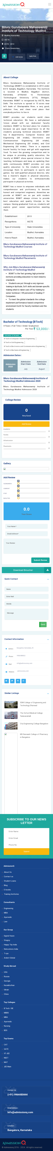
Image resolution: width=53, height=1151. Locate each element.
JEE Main (7, 1067)
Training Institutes (11, 894)
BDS (5, 1030)
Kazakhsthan (9, 985)
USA (5, 972)
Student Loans (10, 881)
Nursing (7, 1026)
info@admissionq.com (24, 663)
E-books (7, 890)
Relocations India (11, 949)
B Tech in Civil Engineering (13, 342)
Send (43, 624)
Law (5, 921)
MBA (6, 913)
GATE (6, 1049)
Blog (6, 885)
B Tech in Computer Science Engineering (19, 339)
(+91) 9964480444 (18, 1094)
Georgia (7, 981)
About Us (8, 872)
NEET (6, 1058)
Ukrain (6, 990)
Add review (19, 57)
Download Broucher (23, 570)
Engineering (8, 908)
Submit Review (40, 560)
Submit (26, 851)
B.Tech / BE (8, 1008)
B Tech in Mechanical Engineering (16, 350)
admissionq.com (23, 671)
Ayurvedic (8, 917)
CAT (6, 1045)
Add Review (26, 424)
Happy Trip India (10, 945)
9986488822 (21, 656)
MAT (6, 1062)
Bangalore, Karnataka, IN (25, 648)
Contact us (8, 876)
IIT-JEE (7, 1053)
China (6, 994)
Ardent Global (9, 958)
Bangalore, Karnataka (20, 1130)
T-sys (6, 953)
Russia (6, 976)
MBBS (6, 1013)
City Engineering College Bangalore (34, 724)
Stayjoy (7, 940)
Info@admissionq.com (20, 1112)
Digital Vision (9, 936)
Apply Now (32, 56)
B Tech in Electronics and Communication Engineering (24, 346)
